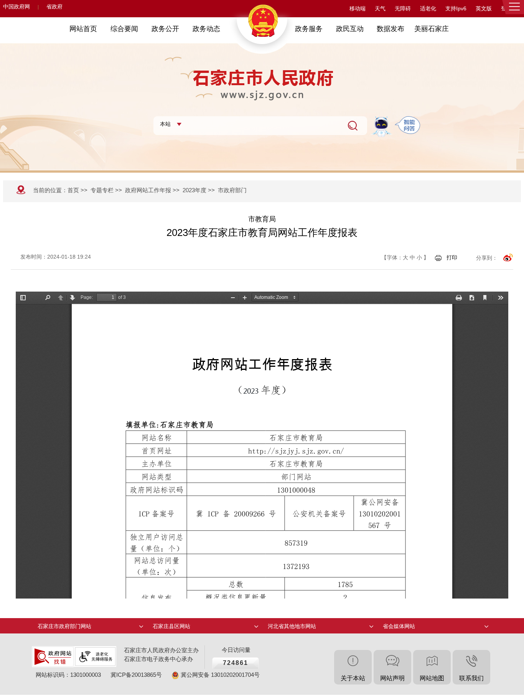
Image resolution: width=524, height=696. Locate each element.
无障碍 (403, 9)
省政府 (54, 7)
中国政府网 (16, 7)
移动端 (357, 9)
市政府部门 (232, 190)
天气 (380, 9)
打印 (452, 257)
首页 (73, 190)
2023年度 (194, 190)
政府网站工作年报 (148, 190)
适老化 (428, 9)
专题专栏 (102, 190)
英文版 (484, 9)
